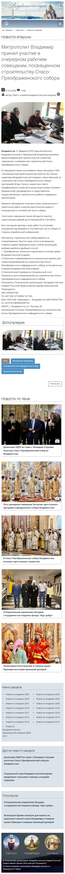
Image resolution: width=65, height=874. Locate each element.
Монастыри (32, 853)
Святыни (11, 853)
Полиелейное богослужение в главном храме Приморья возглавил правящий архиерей (26, 668)
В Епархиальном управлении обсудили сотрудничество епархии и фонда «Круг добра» (28, 614)
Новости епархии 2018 (48, 708)
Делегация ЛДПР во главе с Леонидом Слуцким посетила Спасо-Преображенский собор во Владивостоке (28, 450)
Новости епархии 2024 (48, 694)
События (20, 30)
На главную (7, 30)
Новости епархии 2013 (17, 722)
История (52, 853)
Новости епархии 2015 (17, 717)
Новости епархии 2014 (48, 717)
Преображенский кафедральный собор (20, 366)
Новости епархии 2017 (17, 712)
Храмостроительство (12, 371)
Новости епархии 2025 (17, 694)
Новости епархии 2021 (17, 703)
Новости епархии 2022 (48, 699)
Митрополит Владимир (23, 361)
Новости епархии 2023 (17, 699)
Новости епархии (34, 30)
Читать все (55, 384)
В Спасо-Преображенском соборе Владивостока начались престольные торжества (28, 560)
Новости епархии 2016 (48, 712)
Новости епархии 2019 (17, 708)
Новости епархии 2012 (48, 722)
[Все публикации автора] (58, 95)
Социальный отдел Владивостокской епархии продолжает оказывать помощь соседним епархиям (28, 777)
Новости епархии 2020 (48, 703)
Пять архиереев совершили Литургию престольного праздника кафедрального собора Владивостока (30, 506)
